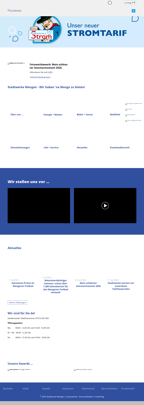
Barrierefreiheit (109, 388)
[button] (114, 2)
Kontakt (46, 388)
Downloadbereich (120, 147)
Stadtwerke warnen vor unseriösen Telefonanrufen (121, 285)
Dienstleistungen (20, 147)
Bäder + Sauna (85, 114)
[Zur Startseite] (14, 11)
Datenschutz (88, 388)
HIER (50, 72)
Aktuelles (82, 147)
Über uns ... (17, 114)
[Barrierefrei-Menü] (110, 3)
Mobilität (115, 114)
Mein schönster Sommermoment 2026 (88, 284)
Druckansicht (128, 388)
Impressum (68, 388)
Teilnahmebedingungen (40, 77)
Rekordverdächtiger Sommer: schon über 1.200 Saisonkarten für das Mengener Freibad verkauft (55, 286)
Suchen (134, 3)
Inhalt (26, 388)
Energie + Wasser (53, 114)
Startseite (8, 388)
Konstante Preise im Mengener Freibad (23, 284)
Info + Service (51, 147)
